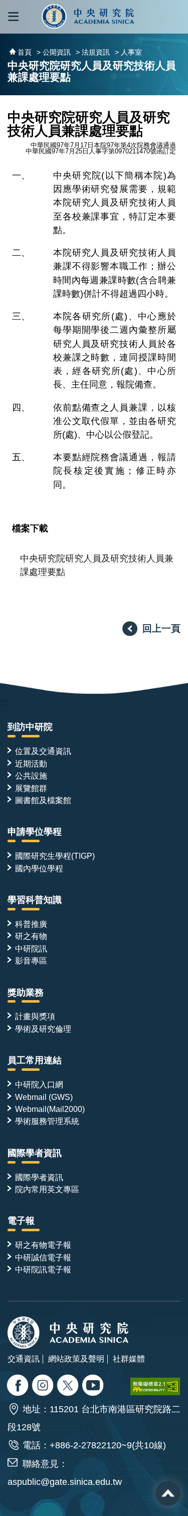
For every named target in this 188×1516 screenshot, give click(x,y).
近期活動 (31, 763)
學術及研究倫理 (43, 1028)
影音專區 (31, 960)
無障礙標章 (155, 1386)
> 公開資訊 (54, 52)
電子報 (21, 1221)
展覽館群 (31, 788)
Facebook (19, 1386)
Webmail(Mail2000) (50, 1108)
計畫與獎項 (35, 1016)
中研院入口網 (39, 1084)
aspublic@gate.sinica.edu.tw (65, 1482)
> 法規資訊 (93, 52)
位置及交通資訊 (43, 750)
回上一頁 (161, 628)
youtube (94, 1386)
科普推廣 (31, 923)
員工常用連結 (35, 1060)
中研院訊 (31, 948)
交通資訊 (24, 1358)
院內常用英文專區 (47, 1189)
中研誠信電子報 (43, 1257)
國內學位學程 (39, 868)
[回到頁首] (167, 1493)
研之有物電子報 (43, 1244)
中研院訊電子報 (43, 1269)
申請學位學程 (35, 832)
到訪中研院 (30, 727)
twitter (44, 1386)
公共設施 (31, 775)
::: (4, 703)
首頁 (25, 52)
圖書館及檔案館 (43, 800)
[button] (13, 17)
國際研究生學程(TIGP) (55, 855)
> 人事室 (128, 52)
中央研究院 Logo (88, 17)
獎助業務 (26, 993)
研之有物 (31, 935)
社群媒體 (129, 1358)
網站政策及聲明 (76, 1358)
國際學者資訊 (35, 1153)
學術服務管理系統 (47, 1120)
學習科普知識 (35, 900)
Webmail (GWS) (44, 1096)
